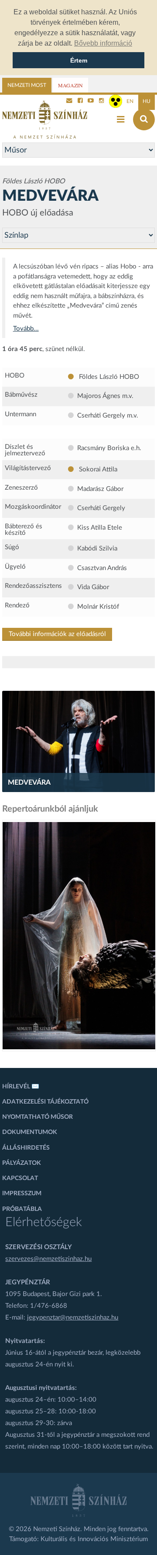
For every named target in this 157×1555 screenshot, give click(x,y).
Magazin (70, 85)
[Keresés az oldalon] (144, 119)
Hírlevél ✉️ (20, 1087)
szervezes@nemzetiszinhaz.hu (48, 1259)
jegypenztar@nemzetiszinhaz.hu (72, 1317)
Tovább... (26, 328)
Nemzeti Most (26, 85)
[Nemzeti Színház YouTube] (91, 101)
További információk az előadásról (57, 634)
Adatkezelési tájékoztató (45, 1102)
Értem (78, 60)
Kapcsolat (20, 1178)
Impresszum (21, 1193)
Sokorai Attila (97, 469)
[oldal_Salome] (79, 936)
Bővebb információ (103, 43)
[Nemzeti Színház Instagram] (101, 101)
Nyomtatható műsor (37, 1117)
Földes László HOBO (108, 377)
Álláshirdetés (26, 1148)
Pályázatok (21, 1163)
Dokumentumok (29, 1132)
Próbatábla (22, 1209)
